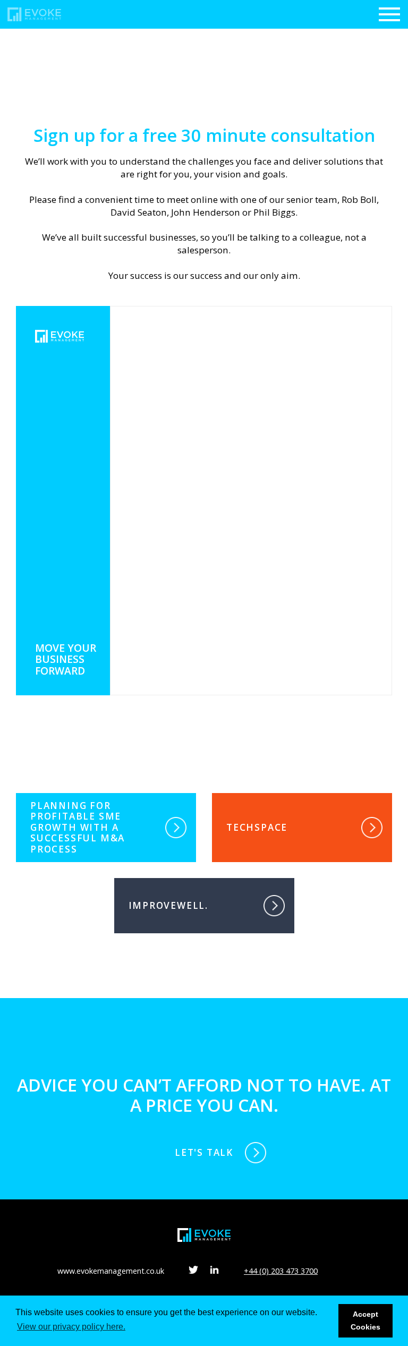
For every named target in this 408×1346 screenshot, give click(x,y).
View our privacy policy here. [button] (71, 1326)
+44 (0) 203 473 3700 (281, 1271)
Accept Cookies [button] (365, 1320)
